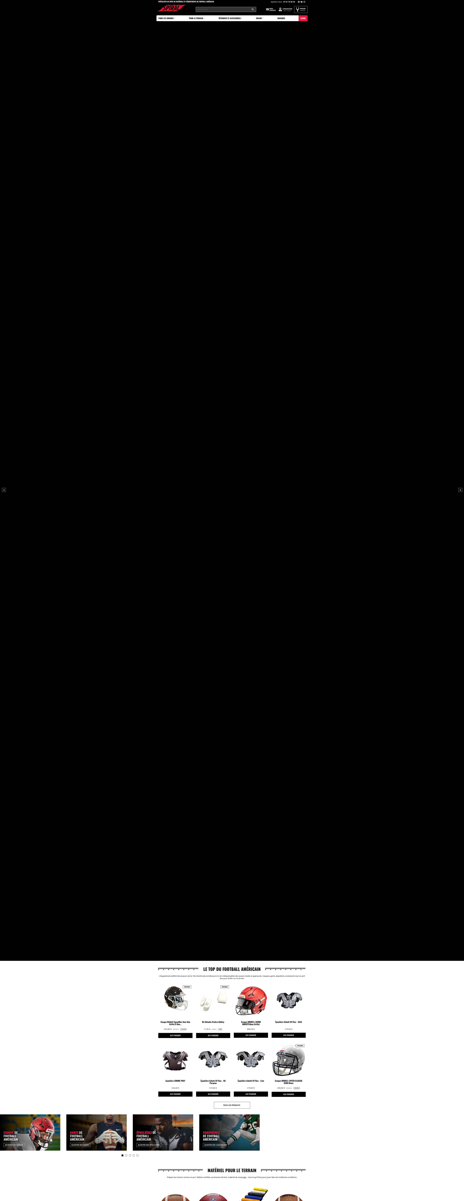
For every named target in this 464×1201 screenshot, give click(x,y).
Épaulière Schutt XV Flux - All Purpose (213, 1082)
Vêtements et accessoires (230, 18)
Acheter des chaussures (149, 1145)
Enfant (259, 18)
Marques (281, 18)
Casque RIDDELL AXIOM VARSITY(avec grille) (251, 1023)
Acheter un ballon (213, 1145)
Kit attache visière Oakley (213, 1022)
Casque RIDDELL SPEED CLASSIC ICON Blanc (288, 1082)
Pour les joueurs (166, 18)
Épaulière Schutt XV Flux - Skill (288, 1022)
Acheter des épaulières (82, 1145)
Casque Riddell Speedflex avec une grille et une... (175, 1023)
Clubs (303, 18)
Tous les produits (231, 1105)
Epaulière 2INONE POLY (175, 1081)
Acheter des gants (13, 1145)
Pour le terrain (196, 18)
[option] (232, 480)
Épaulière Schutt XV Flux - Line (251, 1081)
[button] (35, 489)
